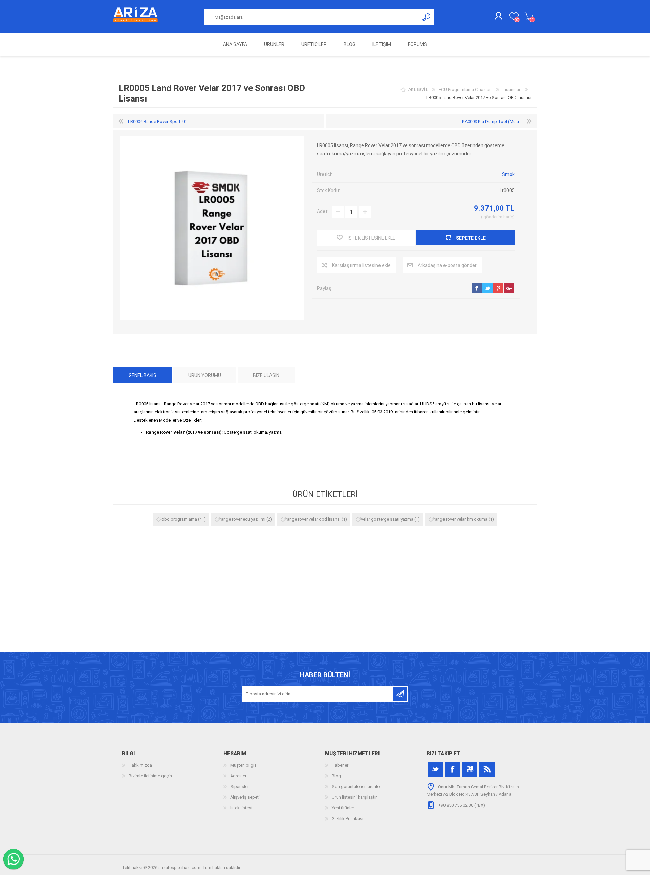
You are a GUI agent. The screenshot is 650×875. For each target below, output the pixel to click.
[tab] (142, 375)
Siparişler (239, 786)
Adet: (322, 211)
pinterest (498, 288)
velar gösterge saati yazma (387, 519)
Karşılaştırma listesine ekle (361, 265)
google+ (509, 288)
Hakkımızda (140, 765)
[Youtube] (469, 769)
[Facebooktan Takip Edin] (452, 769)
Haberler (340, 765)
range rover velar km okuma (461, 519)
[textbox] (312, 17)
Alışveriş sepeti (529, 16)
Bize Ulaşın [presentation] (266, 375)
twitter (487, 288)
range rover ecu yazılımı (242, 519)
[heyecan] (435, 769)
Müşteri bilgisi (244, 765)
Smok (508, 174)
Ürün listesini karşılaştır (354, 797)
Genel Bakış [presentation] (142, 375)
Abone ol (400, 694)
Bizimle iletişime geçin (150, 775)
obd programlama (179, 519)
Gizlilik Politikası (347, 818)
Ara (426, 17)
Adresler (238, 775)
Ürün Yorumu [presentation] (204, 375)
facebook (477, 288)
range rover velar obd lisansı (313, 519)
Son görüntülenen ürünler (356, 786)
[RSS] (487, 769)
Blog (336, 775)
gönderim (492, 216)
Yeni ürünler (343, 807)
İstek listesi (241, 807)
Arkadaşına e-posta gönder (447, 265)
